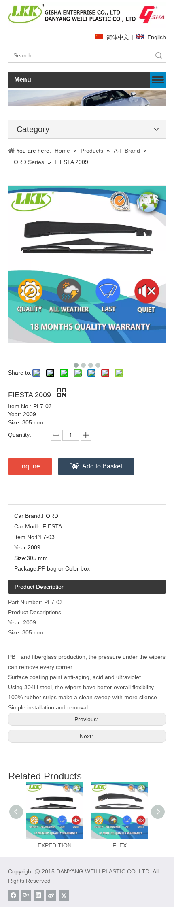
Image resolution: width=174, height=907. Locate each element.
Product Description (40, 586)
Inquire (30, 466)
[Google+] (26, 895)
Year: (21, 547)
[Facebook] (13, 895)
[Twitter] (64, 895)
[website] (87, 15)
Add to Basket (102, 466)
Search (159, 55)
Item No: (25, 537)
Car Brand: (28, 516)
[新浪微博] (51, 895)
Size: (20, 558)
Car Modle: (28, 526)
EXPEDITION (55, 845)
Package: (26, 568)
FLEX (119, 845)
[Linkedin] (39, 895)
